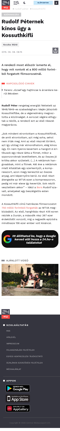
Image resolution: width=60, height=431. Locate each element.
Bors (40, 187)
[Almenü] (16, 3)
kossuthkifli (39, 9)
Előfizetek (43, 3)
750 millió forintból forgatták (20, 207)
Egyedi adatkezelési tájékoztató (24, 356)
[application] (30, 280)
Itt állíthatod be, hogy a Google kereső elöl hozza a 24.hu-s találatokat (34, 239)
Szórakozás (11, 14)
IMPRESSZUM (12, 343)
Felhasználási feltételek (20, 350)
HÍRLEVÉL (11, 337)
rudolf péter (22, 9)
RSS (8, 331)
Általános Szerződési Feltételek (24, 363)
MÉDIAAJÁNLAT (13, 369)
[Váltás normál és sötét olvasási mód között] (24, 3)
